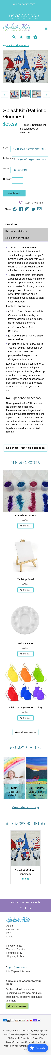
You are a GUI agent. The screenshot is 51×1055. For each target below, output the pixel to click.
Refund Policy (14, 952)
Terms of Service (15, 949)
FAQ (8, 933)
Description (11, 224)
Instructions (7, 158)
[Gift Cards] (28, 37)
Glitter (6, 168)
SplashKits (16, 1030)
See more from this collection (25, 448)
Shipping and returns (17, 238)
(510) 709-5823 (18, 967)
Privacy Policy (14, 945)
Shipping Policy (15, 956)
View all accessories (25, 732)
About (9, 926)
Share (8, 209)
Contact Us (12, 929)
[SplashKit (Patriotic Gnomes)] (25, 849)
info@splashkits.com (18, 971)
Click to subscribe (17, 1006)
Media (9, 936)
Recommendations (16, 231)
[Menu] (46, 28)
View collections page (25, 807)
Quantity (7, 179)
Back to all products (17, 45)
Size (5, 148)
